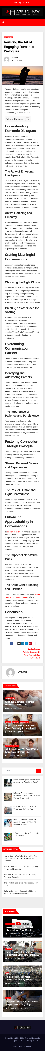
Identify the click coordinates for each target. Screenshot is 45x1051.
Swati (16, 57)
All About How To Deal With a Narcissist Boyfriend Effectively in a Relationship (21, 752)
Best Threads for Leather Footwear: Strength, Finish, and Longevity (20, 955)
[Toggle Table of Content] (26, 119)
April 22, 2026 (13, 1008)
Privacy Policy (27, 1046)
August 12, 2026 (14, 934)
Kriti (21, 732)
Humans (8, 722)
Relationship (8, 37)
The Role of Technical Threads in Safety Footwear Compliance (20, 979)
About (20, 1046)
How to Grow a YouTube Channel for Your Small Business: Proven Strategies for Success (20, 858)
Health (8, 998)
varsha (27, 934)
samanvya (23, 708)
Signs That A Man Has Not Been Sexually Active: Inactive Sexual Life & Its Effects (22, 728)
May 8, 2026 (12, 958)
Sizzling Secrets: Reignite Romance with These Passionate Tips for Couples (21, 704)
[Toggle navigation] (24, 22)
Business (9, 948)
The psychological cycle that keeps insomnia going (21, 1003)
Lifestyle (15, 722)
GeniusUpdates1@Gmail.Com (30, 1041)
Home (14, 1046)
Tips (17, 745)
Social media (10, 924)
